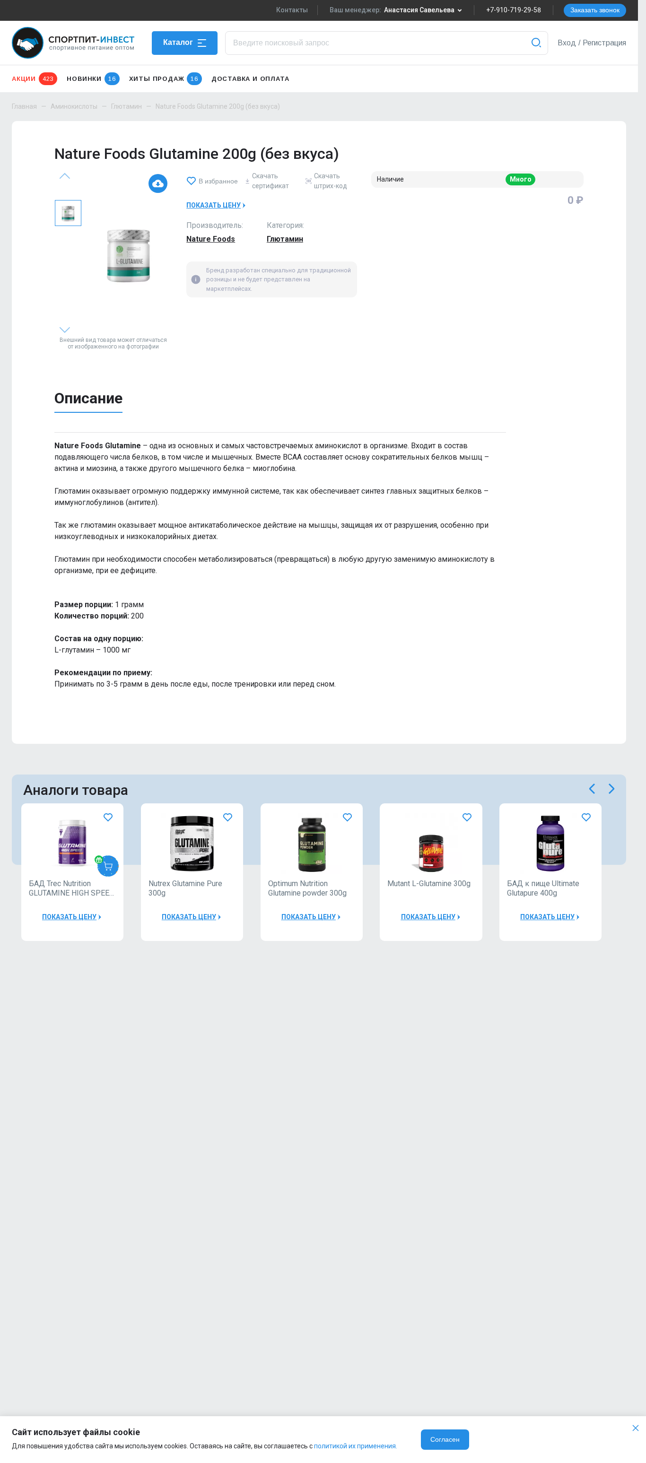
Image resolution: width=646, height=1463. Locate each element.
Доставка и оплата (250, 78)
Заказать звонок (595, 10)
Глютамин (126, 106)
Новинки (91, 78)
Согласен (445, 1439)
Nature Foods (210, 239)
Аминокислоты (74, 106)
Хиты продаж (163, 78)
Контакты (292, 10)
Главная (24, 106)
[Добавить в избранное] (108, 817)
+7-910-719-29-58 (513, 10)
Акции (32, 78)
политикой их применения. (355, 1446)
